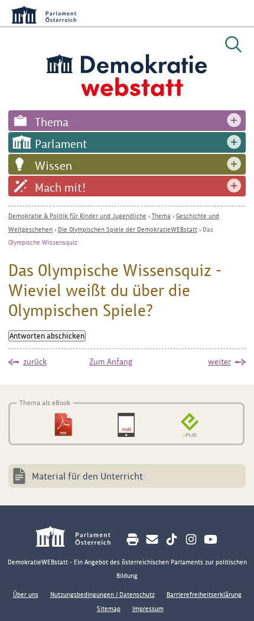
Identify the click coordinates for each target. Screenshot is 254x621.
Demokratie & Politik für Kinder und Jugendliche (77, 215)
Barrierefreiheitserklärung (204, 594)
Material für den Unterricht (87, 476)
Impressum (148, 608)
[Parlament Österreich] (79, 538)
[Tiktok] (171, 539)
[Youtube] (210, 539)
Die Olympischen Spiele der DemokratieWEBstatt (127, 229)
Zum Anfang (110, 361)
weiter (219, 361)
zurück (35, 361)
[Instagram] (191, 539)
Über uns (25, 594)
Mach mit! (60, 187)
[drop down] (234, 120)
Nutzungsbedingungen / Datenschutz (102, 594)
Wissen (53, 165)
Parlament (61, 143)
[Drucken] (132, 539)
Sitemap (109, 608)
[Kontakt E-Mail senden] (152, 539)
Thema (52, 122)
